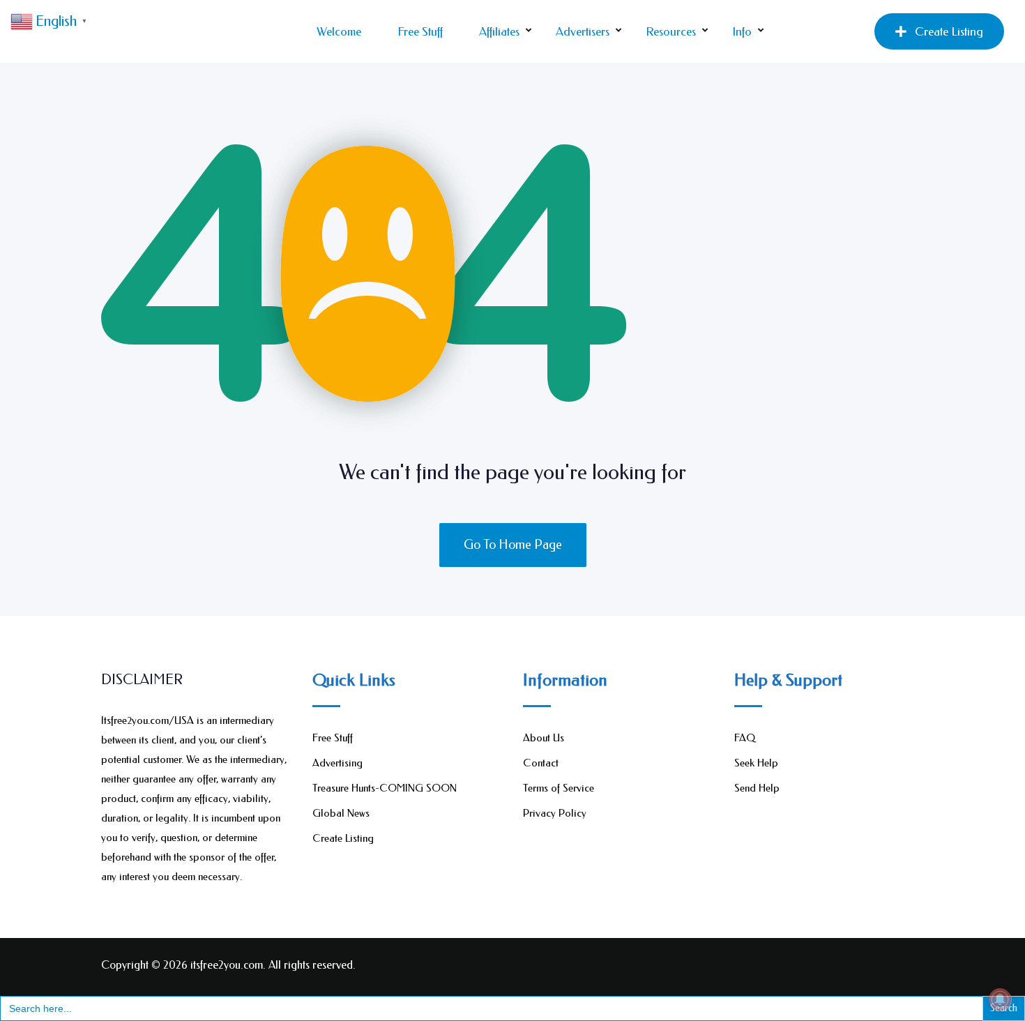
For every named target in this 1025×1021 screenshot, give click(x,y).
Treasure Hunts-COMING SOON (384, 788)
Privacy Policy (554, 813)
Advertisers (582, 31)
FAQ (744, 738)
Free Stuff (420, 31)
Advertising (337, 763)
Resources (671, 31)
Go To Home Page (513, 544)
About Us (543, 738)
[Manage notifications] (1000, 999)
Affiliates (499, 31)
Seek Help (756, 763)
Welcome (339, 31)
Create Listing (949, 31)
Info (742, 31)
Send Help (757, 788)
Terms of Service (558, 788)
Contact (541, 763)
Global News (341, 813)
